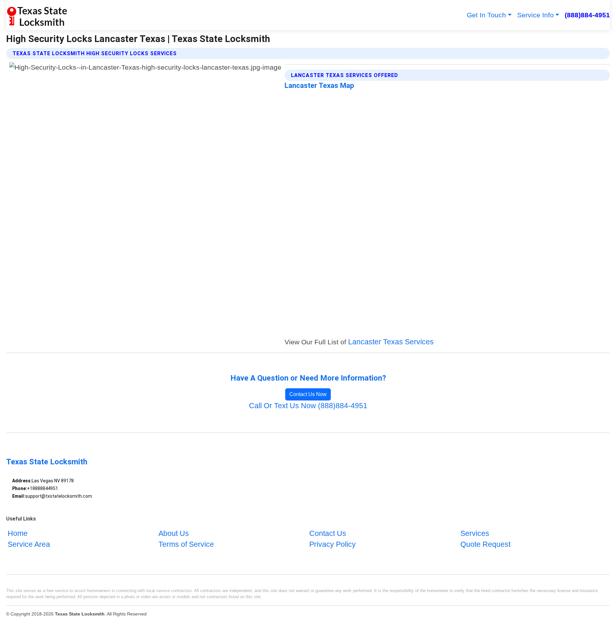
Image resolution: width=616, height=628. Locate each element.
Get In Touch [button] (486, 15)
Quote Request (485, 544)
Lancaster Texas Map (319, 85)
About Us (173, 533)
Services (474, 533)
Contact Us (327, 533)
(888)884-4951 (587, 15)
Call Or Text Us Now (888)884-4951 (308, 406)
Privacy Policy (332, 544)
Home (18, 533)
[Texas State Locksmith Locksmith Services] (36, 15)
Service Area (29, 544)
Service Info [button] (535, 15)
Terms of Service (186, 544)
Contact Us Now (308, 394)
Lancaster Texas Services (391, 342)
